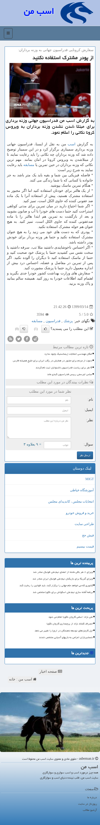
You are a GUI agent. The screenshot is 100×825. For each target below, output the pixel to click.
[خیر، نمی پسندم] (24, 329)
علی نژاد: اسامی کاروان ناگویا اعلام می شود (70, 617)
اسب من (39, 11)
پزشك (68, 321)
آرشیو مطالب (90, 810)
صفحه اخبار (48, 671)
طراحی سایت (84, 524)
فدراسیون (53, 321)
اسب (71, 144)
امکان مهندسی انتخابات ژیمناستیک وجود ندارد (68, 353)
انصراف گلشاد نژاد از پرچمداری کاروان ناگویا (70, 623)
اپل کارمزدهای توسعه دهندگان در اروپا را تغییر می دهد (64, 630)
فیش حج (88, 535)
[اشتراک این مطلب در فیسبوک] (27, 339)
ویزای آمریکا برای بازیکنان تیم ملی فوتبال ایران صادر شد (63, 578)
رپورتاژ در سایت (87, 803)
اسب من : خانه (21, 679)
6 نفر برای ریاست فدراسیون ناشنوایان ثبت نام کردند (64, 367)
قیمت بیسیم (85, 546)
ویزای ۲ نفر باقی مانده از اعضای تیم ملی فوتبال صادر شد (63, 572)
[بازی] (50, 722)
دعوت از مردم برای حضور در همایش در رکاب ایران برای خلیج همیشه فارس (52, 360)
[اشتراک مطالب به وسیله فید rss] (10, 339)
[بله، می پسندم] (45, 329)
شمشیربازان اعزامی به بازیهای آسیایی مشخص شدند (66, 637)
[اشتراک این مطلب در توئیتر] (18, 339)
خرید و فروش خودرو (80, 513)
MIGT (89, 479)
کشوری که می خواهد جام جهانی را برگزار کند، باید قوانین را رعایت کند (56, 585)
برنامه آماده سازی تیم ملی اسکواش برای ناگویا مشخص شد (63, 592)
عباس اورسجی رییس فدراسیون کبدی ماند (69, 374)
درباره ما (92, 797)
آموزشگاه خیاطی (82, 490)
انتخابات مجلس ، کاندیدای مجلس (71, 501)
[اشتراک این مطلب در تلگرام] (35, 339)
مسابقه (28, 165)
